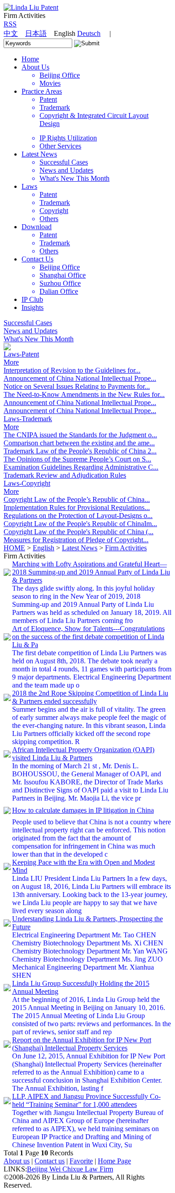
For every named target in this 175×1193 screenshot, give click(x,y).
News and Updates (30, 331)
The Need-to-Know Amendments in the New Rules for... (84, 394)
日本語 (36, 33)
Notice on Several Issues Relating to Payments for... (77, 386)
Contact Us (37, 259)
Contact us (50, 1161)
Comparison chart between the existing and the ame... (79, 443)
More (11, 362)
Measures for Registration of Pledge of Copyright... (76, 540)
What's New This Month (39, 339)
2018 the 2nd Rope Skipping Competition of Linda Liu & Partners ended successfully (90, 697)
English (43, 548)
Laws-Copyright (27, 483)
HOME (14, 548)
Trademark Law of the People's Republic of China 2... (80, 451)
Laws (29, 186)
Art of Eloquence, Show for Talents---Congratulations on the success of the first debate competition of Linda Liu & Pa (88, 637)
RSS (10, 24)
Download (37, 227)
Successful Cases (28, 323)
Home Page (114, 1161)
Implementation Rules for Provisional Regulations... (77, 507)
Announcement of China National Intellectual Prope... (80, 378)
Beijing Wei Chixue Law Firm (70, 1169)
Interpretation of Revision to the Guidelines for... (72, 370)
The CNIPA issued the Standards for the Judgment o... (80, 435)
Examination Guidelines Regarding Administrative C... (81, 467)
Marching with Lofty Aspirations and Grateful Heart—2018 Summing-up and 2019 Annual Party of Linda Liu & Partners (91, 572)
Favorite (81, 1161)
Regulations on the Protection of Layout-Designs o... (78, 515)
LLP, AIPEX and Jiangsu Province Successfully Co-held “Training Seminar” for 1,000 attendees (86, 1100)
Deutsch (89, 33)
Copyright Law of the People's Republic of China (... (78, 532)
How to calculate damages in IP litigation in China (83, 810)
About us (17, 1161)
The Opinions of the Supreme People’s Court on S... (77, 459)
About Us (35, 67)
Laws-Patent (21, 354)
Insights (33, 307)
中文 (11, 33)
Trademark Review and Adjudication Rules (65, 475)
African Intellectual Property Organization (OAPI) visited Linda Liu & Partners (83, 754)
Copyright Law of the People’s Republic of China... (77, 499)
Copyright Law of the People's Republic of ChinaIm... (80, 523)
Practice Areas (42, 91)
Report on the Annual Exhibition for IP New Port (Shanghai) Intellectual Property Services (81, 1044)
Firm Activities (126, 548)
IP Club (32, 299)
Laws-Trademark (28, 418)
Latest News (39, 154)
